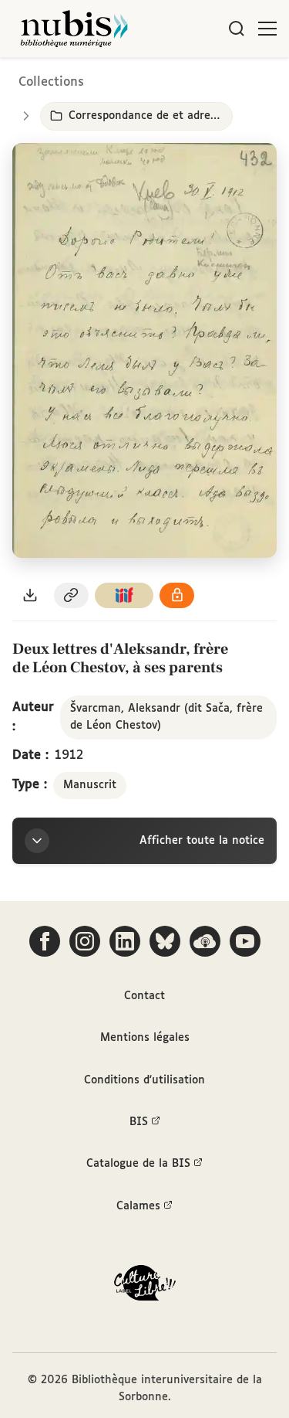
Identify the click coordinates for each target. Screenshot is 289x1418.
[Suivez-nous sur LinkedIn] (124, 941)
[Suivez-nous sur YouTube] (245, 941)
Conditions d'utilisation (144, 1080)
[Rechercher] (236, 28)
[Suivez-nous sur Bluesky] (165, 941)
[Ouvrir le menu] (267, 29)
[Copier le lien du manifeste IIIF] (124, 595)
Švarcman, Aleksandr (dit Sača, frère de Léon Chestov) (166, 717)
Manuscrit (89, 785)
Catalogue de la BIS (138, 1163)
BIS (138, 1122)
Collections (51, 82)
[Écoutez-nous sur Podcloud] (205, 941)
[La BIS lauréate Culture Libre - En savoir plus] (145, 1286)
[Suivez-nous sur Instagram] (84, 941)
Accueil (212, 79)
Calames (138, 1206)
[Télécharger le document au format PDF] (30, 595)
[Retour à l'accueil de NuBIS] (74, 28)
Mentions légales (145, 1037)
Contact (144, 996)
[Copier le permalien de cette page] (71, 595)
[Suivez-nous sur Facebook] (44, 941)
